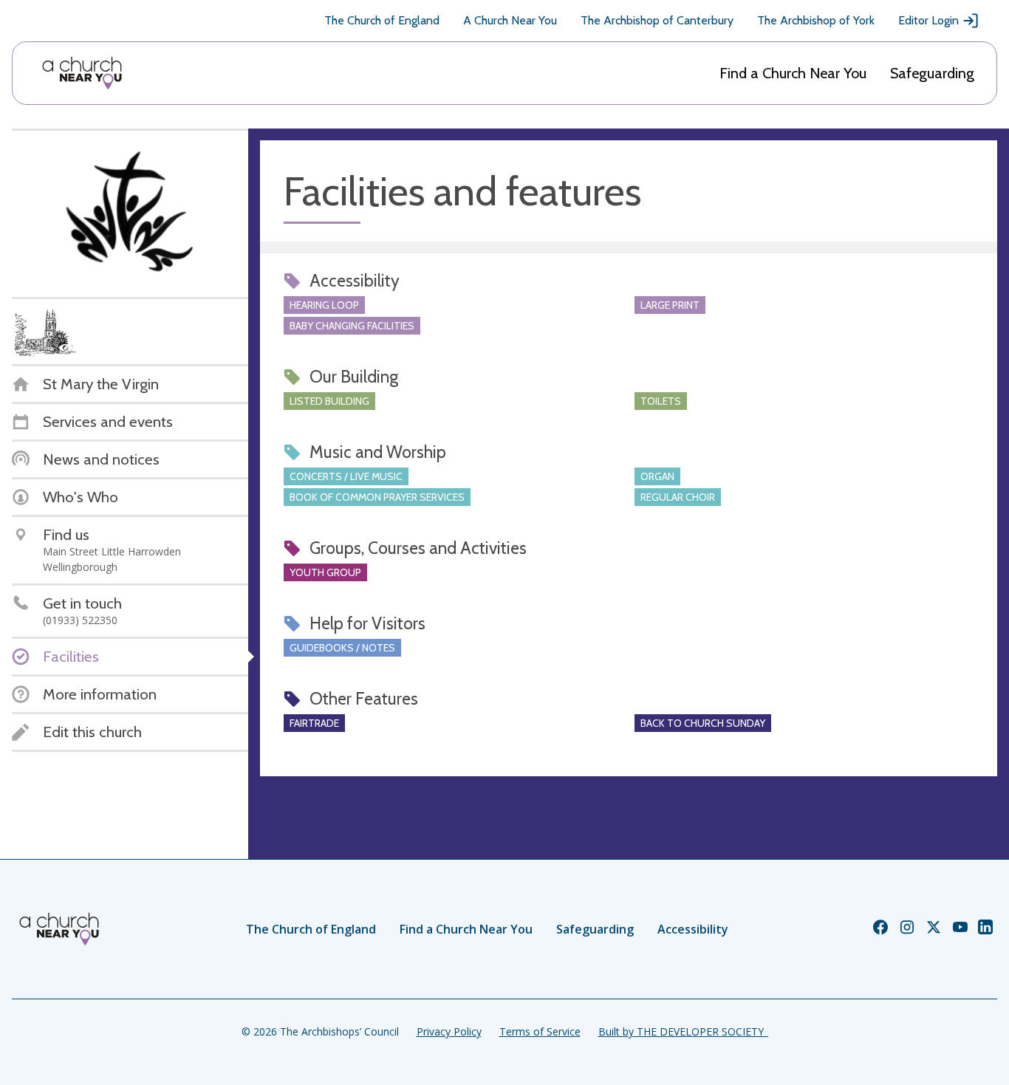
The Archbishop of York (816, 20)
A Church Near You (510, 20)
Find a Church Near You (792, 73)
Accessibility (692, 929)
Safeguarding (932, 73)
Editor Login (928, 20)
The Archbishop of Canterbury (657, 20)
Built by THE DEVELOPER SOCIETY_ (683, 1031)
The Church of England (381, 20)
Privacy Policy (449, 1031)
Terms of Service (540, 1031)
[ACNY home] (82, 73)
